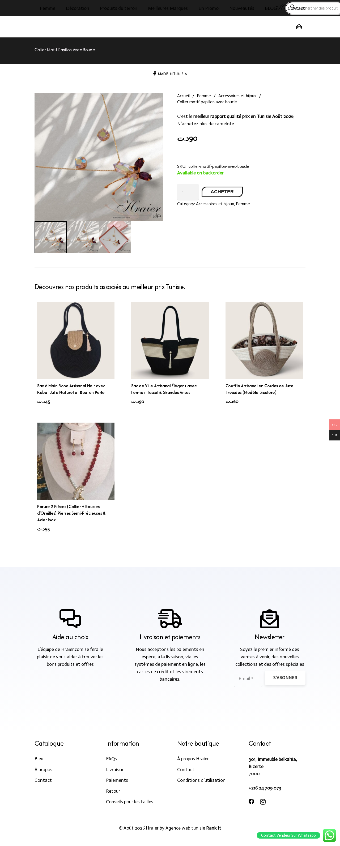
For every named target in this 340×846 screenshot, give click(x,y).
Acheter (222, 191)
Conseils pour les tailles (129, 802)
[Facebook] (251, 802)
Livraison (115, 769)
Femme (204, 95)
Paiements (117, 780)
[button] (59, 8)
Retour (113, 791)
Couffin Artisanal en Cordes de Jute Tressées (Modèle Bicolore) (259, 389)
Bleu (39, 759)
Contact (43, 780)
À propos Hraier (193, 759)
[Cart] (299, 26)
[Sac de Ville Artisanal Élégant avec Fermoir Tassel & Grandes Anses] (170, 340)
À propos (43, 769)
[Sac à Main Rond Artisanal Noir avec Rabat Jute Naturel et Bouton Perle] (75, 340)
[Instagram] (263, 802)
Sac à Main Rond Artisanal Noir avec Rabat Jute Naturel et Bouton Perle (71, 389)
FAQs (111, 759)
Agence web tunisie (185, 828)
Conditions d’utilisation (201, 780)
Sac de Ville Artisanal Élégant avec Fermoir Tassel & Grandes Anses (163, 389)
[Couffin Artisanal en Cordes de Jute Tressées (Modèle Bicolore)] (264, 340)
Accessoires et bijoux (237, 95)
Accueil (183, 95)
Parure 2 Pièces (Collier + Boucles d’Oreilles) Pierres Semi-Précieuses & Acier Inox (71, 513)
